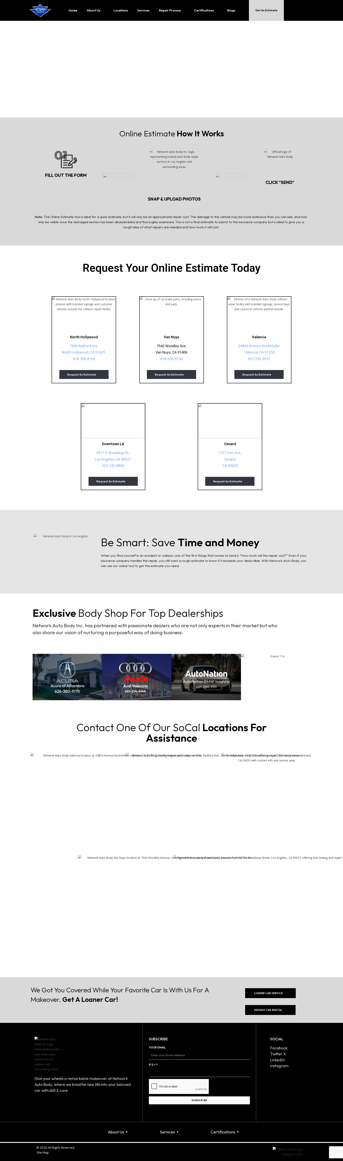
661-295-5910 (259, 359)
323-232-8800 (113, 466)
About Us (116, 1131)
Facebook (279, 1047)
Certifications (223, 1131)
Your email (157, 1047)
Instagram (279, 1065)
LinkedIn (277, 1059)
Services (167, 1131)
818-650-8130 (171, 359)
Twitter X (278, 1053)
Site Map (43, 1152)
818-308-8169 (84, 359)
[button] (36, 677)
